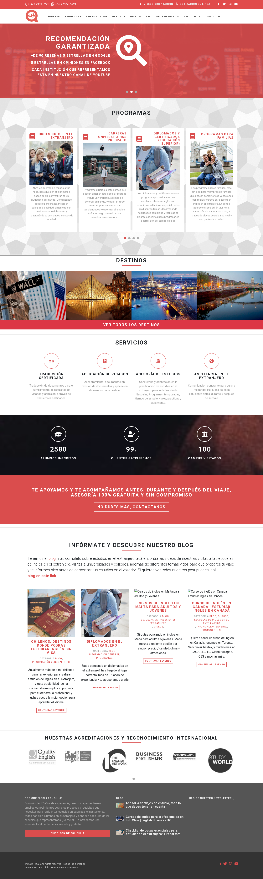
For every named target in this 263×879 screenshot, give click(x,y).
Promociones (211, 630)
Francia (99, 279)
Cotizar (21, 301)
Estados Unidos (32, 279)
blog (52, 558)
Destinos (118, 16)
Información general (47, 662)
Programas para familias (217, 136)
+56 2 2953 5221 (38, 4)
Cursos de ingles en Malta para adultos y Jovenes (158, 607)
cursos (223, 616)
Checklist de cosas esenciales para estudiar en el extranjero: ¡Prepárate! (153, 832)
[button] (127, 92)
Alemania (164, 279)
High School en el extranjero (56, 136)
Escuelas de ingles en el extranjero (158, 621)
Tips (67, 662)
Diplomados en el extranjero (105, 643)
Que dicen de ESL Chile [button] (67, 833)
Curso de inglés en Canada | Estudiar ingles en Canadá (211, 607)
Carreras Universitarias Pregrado (112, 137)
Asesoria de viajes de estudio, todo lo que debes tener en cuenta (153, 804)
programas (104, 658)
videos (158, 626)
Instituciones (140, 16)
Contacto (212, 16)
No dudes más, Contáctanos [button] (131, 507)
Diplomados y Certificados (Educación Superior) (167, 138)
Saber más (42, 301)
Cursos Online (96, 16)
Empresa (54, 16)
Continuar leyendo (51, 710)
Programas (73, 16)
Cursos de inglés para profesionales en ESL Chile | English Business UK (154, 818)
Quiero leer (53, 618)
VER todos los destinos (131, 325)
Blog (196, 16)
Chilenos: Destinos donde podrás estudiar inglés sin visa (51, 647)
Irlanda (230, 279)
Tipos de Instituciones (172, 16)
